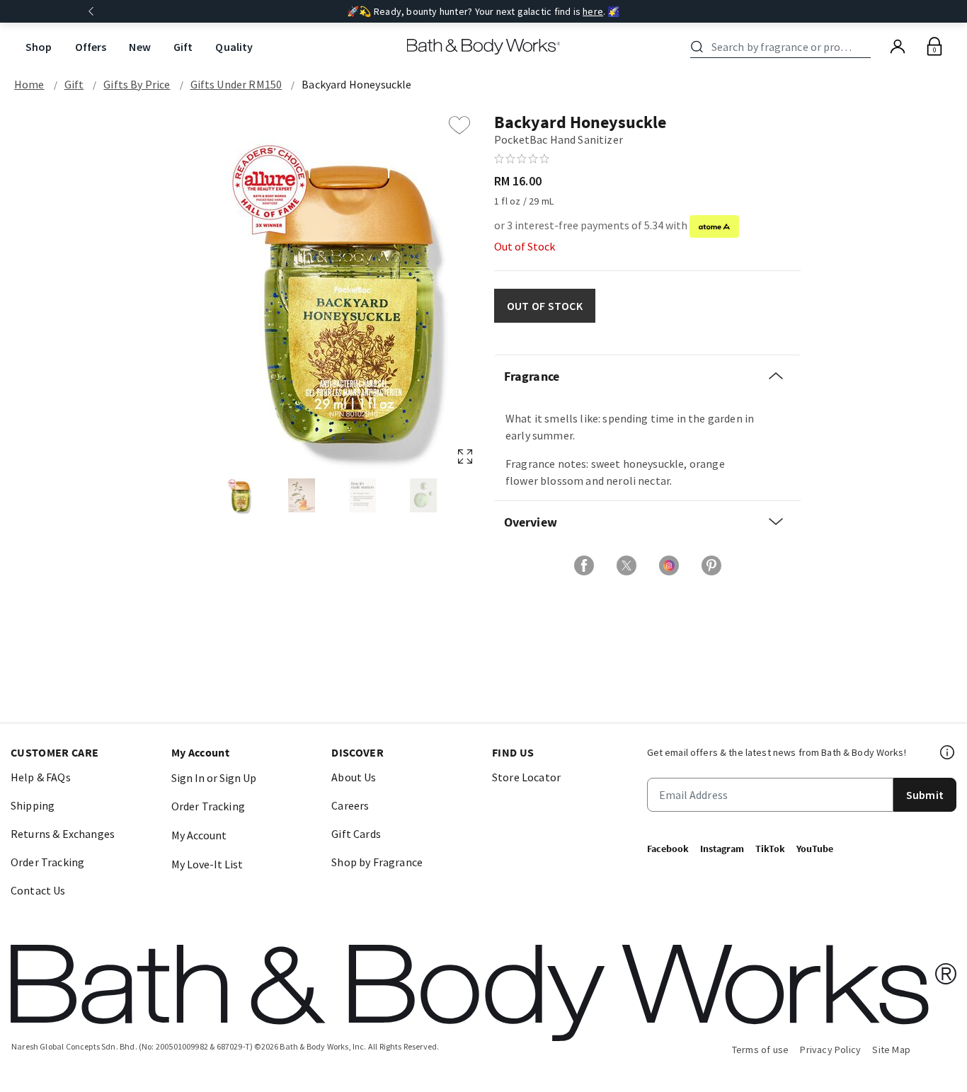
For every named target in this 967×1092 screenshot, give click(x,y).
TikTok (770, 848)
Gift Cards (356, 834)
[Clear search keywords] (866, 46)
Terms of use (760, 1049)
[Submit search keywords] (697, 47)
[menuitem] (39, 47)
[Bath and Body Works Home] (484, 47)
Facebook (668, 848)
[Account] (898, 47)
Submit (925, 795)
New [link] (139, 47)
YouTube (814, 848)
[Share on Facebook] (584, 565)
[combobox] (783, 46)
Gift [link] (183, 47)
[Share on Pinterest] (711, 565)
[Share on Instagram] (669, 565)
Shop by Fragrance (377, 862)
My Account (199, 835)
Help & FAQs (41, 777)
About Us (353, 777)
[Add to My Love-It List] (459, 125)
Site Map (891, 1049)
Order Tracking (47, 862)
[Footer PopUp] (948, 752)
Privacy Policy (830, 1049)
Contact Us (38, 890)
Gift (74, 84)
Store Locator (526, 777)
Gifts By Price (136, 84)
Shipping (33, 805)
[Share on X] (626, 565)
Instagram (722, 848)
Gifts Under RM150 (236, 84)
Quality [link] (234, 47)
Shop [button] (38, 47)
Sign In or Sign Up (213, 778)
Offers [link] (91, 47)
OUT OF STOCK (545, 306)
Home (29, 84)
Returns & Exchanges (63, 834)
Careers (350, 805)
